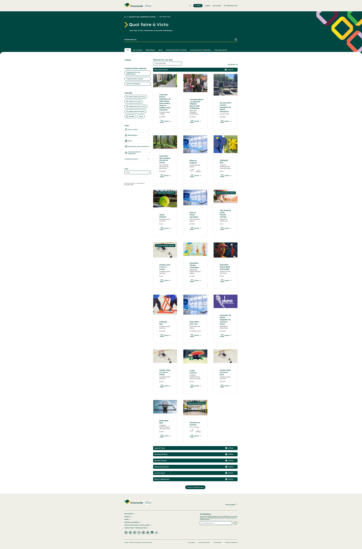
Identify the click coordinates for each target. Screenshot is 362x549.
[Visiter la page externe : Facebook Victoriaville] (126, 533)
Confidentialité (217, 542)
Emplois (127, 516)
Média (126, 519)
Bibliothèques (150, 50)
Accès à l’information (204, 542)
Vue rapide (162, 121)
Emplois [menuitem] (207, 6)
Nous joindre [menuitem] (217, 6)
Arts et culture (137, 50)
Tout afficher (231, 64)
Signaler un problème (131, 522)
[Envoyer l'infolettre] (235, 523)
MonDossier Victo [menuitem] (232, 6)
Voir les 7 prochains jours (195, 487)
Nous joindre (128, 514)
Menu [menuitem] (199, 6)
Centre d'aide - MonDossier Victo (135, 528)
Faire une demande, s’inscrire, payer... (137, 525)
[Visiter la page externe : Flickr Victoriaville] (152, 533)
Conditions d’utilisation (231, 542)
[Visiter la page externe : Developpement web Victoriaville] (156, 533)
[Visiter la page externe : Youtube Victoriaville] (147, 533)
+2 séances (198, 170)
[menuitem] (138, 5)
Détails (166, 121)
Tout (127, 50)
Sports (160, 50)
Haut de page (230, 504)
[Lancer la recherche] (236, 39)
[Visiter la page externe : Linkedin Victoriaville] (143, 533)
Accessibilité (191, 542)
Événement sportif (220, 50)
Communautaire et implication (200, 50)
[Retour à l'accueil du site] (125, 17)
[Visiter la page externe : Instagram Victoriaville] (139, 533)
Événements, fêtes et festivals (176, 50)
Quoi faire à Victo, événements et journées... (142, 17)
